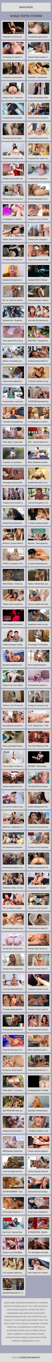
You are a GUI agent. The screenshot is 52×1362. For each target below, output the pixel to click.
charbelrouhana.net (29, 1357)
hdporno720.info (26, 7)
